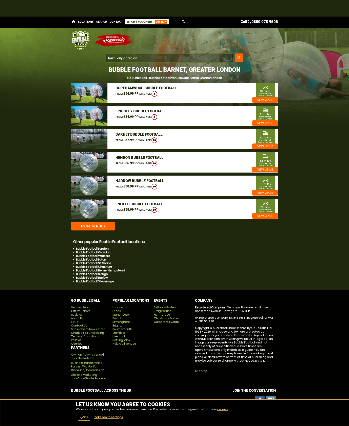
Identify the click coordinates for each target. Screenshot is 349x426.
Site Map (201, 371)
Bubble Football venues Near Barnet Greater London (185, 78)
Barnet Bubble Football (139, 134)
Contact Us (79, 325)
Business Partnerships (87, 366)
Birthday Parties (165, 307)
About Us (77, 318)
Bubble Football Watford (93, 256)
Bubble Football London (92, 249)
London (117, 307)
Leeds (116, 311)
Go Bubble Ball (137, 78)
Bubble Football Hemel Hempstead (100, 270)
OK (84, 417)
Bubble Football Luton (91, 259)
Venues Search (82, 307)
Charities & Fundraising (87, 333)
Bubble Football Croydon (93, 252)
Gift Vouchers (146, 21)
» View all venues (124, 344)
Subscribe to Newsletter (88, 329)
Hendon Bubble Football (139, 157)
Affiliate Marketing (89, 376)
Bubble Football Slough (92, 274)
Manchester (121, 315)
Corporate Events (166, 322)
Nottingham (121, 340)
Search (101, 21)
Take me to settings (108, 417)
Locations (86, 21)
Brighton (118, 325)
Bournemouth (122, 329)
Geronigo (114, 40)
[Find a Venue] (169, 58)
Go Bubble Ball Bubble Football (80, 40)
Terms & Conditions (85, 336)
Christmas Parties (167, 318)
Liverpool (118, 336)
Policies (76, 340)
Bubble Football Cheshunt (94, 267)
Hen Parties (162, 315)
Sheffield (118, 333)
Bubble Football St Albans (93, 263)
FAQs (74, 322)
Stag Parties (162, 311)
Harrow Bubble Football (140, 181)
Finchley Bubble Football (141, 111)
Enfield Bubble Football (139, 204)
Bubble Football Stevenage (95, 281)
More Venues (93, 226)
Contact (116, 21)
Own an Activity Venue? (87, 356)
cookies (222, 409)
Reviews (77, 315)
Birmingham (121, 322)
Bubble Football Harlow (92, 278)
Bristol (116, 318)
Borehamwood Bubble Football (146, 88)
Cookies (76, 344)
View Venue (265, 100)
